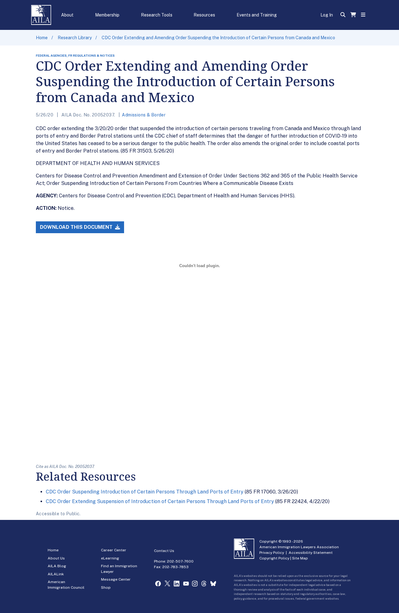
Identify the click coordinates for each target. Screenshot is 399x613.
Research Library (75, 37)
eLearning (110, 558)
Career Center (113, 550)
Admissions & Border (144, 114)
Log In (326, 14)
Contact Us (164, 551)
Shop (106, 587)
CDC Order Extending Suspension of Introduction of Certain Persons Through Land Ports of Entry (160, 501)
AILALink (56, 574)
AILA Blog (57, 566)
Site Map (300, 558)
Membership (107, 14)
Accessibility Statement (311, 552)
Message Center (116, 579)
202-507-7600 (180, 561)
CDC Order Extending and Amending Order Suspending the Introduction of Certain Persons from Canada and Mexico (218, 37)
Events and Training (257, 14)
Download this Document (77, 227)
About (67, 14)
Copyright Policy (274, 558)
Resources (204, 14)
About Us (56, 558)
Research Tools (156, 14)
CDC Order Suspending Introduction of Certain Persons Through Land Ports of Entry (144, 492)
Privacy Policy (271, 552)
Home (42, 37)
